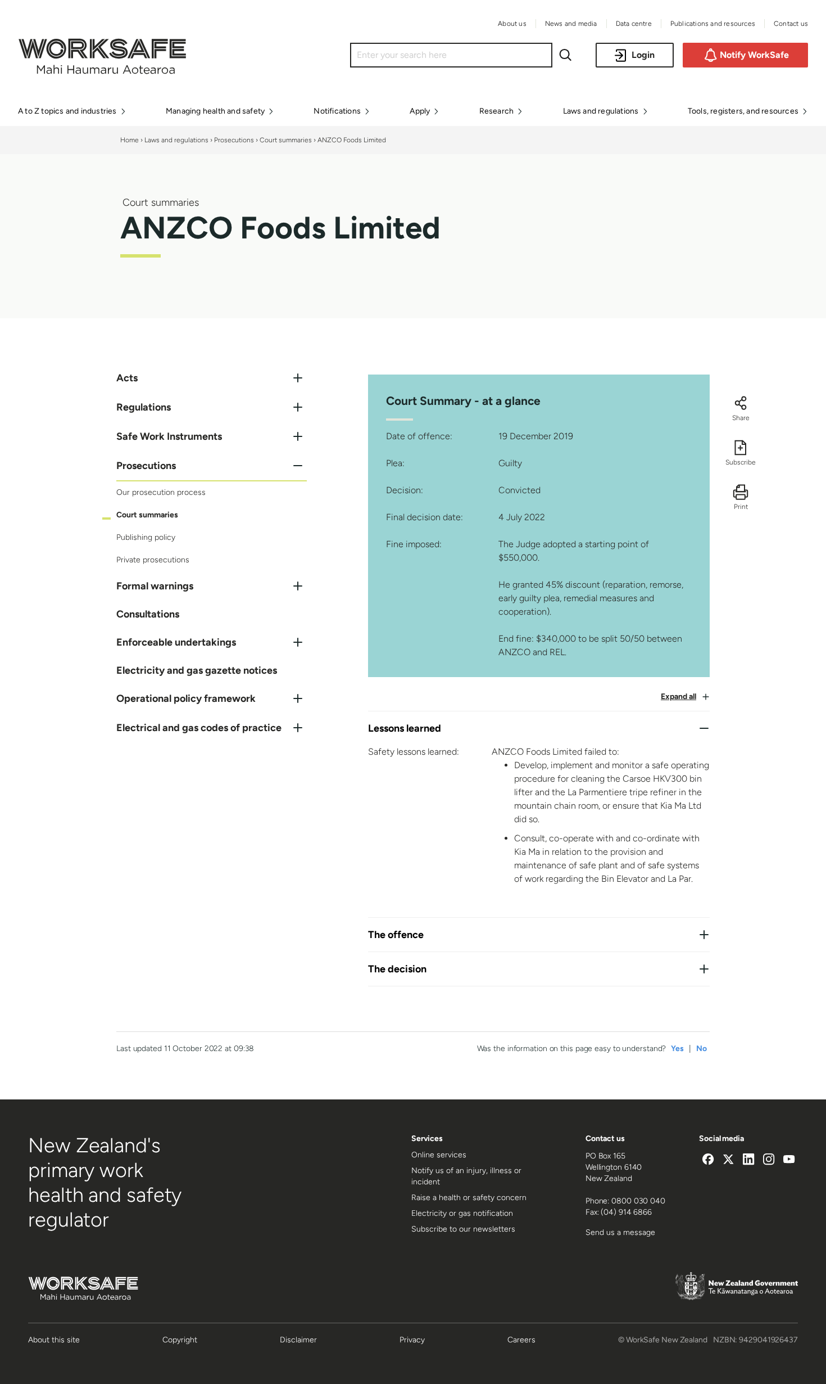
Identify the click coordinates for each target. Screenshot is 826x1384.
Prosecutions (234, 140)
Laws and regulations (176, 140)
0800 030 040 (638, 1201)
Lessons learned (404, 728)
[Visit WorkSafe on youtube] (789, 1160)
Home (129, 140)
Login (643, 54)
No (701, 1048)
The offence (396, 934)
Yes (677, 1048)
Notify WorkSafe (754, 54)
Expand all (678, 696)
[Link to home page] (102, 71)
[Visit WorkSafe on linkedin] (748, 1160)
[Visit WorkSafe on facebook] (708, 1160)
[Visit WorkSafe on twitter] (728, 1160)
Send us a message (620, 1232)
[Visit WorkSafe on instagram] (769, 1160)
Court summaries (286, 140)
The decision (397, 969)
